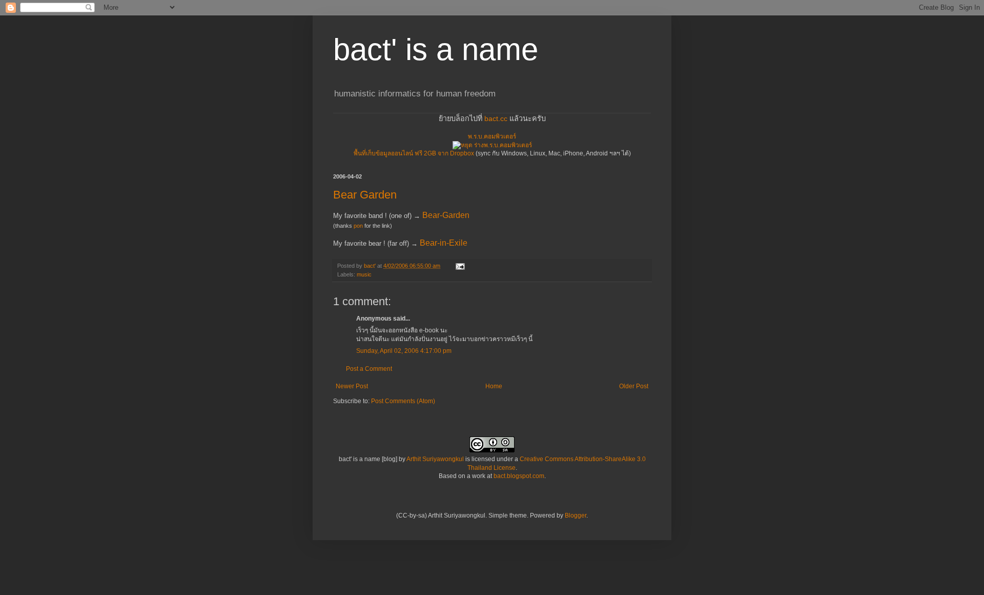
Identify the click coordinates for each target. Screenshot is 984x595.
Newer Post (352, 386)
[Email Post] (459, 266)
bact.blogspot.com (519, 476)
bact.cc (495, 118)
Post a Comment (369, 368)
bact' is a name (435, 49)
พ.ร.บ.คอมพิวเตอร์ (492, 136)
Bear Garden (365, 194)
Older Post (633, 386)
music (364, 274)
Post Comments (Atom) (403, 401)
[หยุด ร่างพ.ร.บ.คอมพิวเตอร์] (492, 145)
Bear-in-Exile (443, 243)
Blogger (575, 515)
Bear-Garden (445, 215)
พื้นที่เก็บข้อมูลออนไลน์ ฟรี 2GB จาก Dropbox (414, 153)
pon (358, 226)
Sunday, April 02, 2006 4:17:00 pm (404, 350)
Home (493, 386)
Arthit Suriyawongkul (435, 459)
